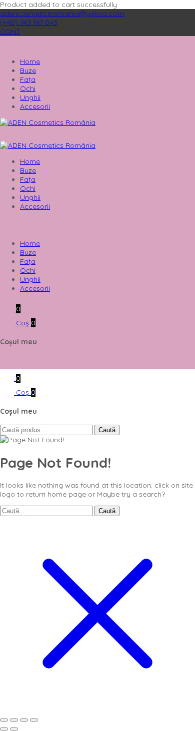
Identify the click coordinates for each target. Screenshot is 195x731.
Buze (28, 70)
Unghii (30, 97)
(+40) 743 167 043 (29, 22)
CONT (10, 31)
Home (30, 61)
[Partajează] (24, 720)
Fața (28, 79)
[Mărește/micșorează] (4, 720)
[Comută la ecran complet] (14, 720)
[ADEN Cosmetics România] (48, 122)
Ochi (28, 88)
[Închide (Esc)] (34, 720)
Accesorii (35, 106)
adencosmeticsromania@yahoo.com (62, 13)
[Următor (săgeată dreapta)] (14, 729)
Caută (107, 430)
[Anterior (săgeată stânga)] (4, 729)
